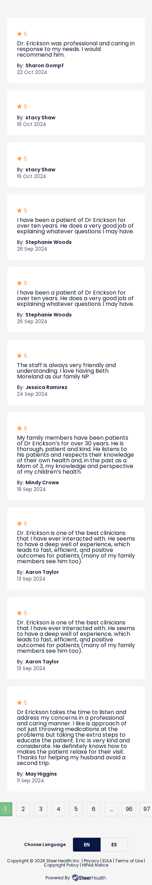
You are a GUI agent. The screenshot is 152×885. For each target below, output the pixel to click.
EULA (107, 861)
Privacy (91, 861)
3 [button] (40, 809)
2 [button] (23, 809)
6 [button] (93, 809)
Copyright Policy (61, 865)
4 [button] (58, 809)
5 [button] (76, 809)
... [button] (111, 809)
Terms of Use (129, 861)
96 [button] (129, 809)
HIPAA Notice (95, 865)
